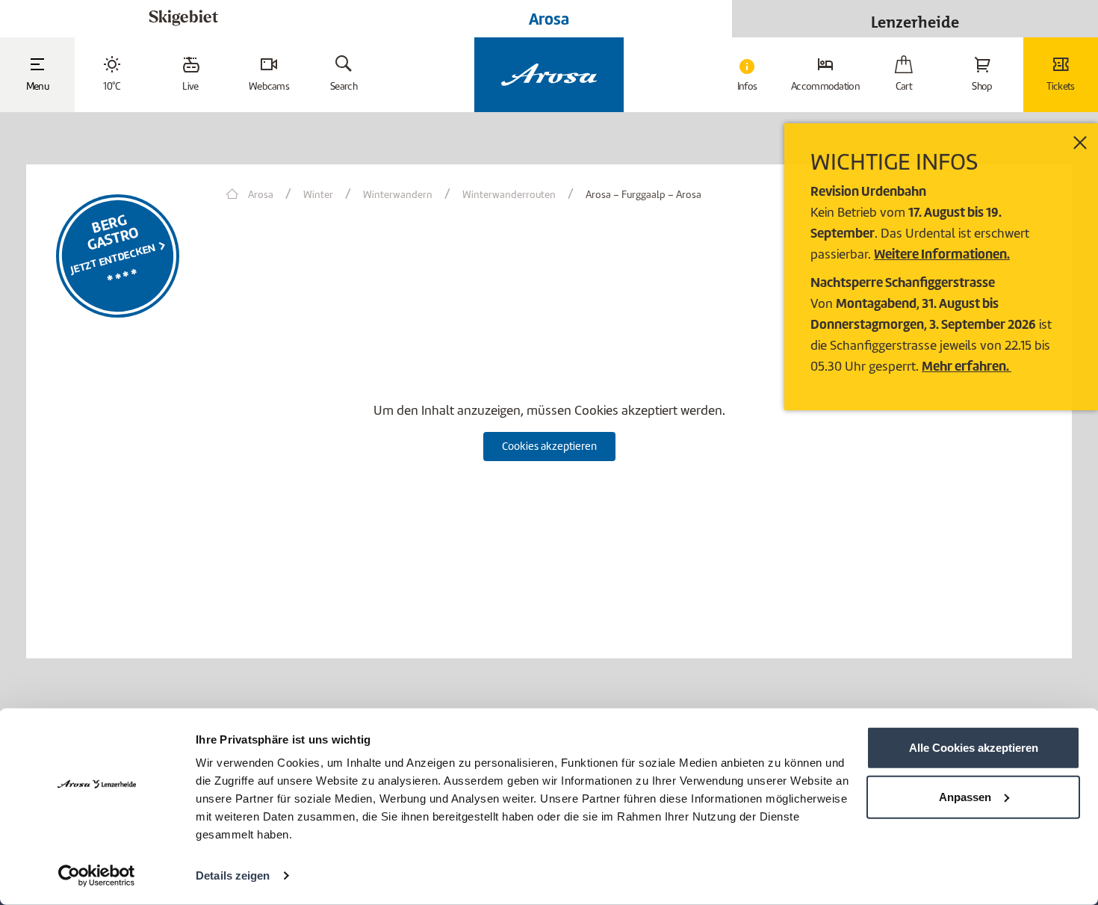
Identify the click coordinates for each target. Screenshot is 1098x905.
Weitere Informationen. (942, 253)
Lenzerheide (915, 18)
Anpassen (965, 796)
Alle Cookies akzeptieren (973, 747)
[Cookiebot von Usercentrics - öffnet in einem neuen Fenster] (96, 876)
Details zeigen (233, 875)
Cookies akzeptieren (549, 446)
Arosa (549, 18)
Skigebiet (183, 18)
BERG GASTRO (112, 232)
